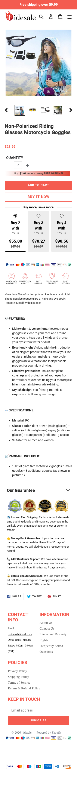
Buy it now (39, 197)
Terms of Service (19, 682)
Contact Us (47, 628)
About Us (46, 622)
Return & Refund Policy (24, 688)
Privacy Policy (17, 671)
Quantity (14, 158)
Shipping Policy (18, 676)
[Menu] (69, 16)
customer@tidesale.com (20, 634)
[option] (19, 110)
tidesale (26, 732)
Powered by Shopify (49, 732)
